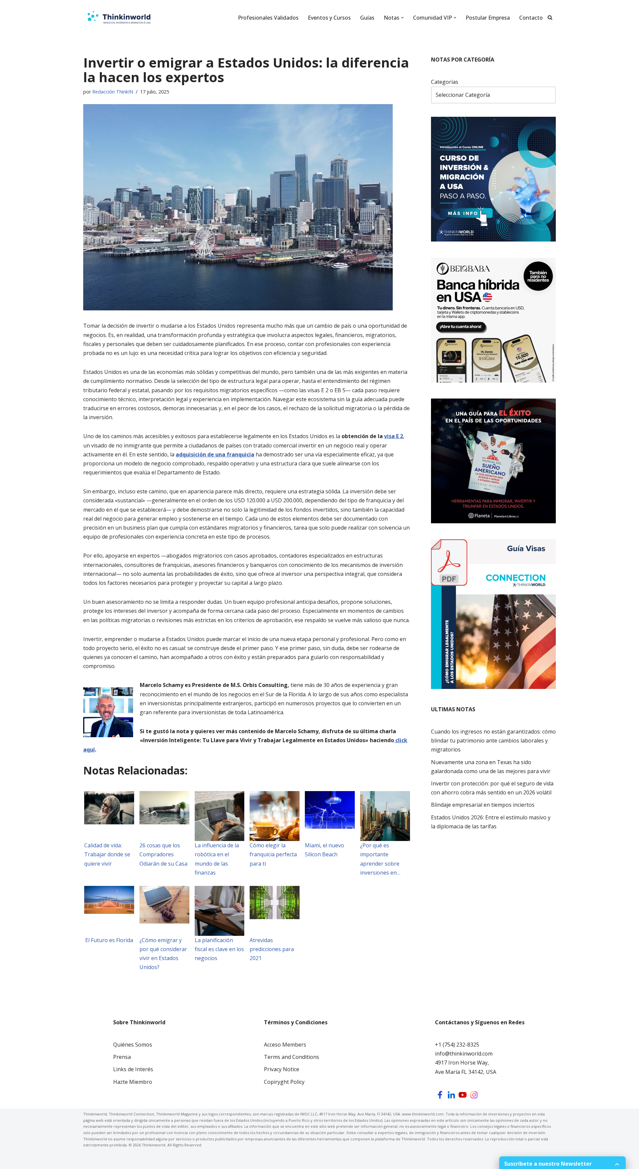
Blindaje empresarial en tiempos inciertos (482, 804)
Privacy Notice (281, 1069)
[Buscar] (549, 17)
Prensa (122, 1057)
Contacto (531, 17)
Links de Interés (133, 1069)
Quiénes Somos (132, 1044)
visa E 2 (393, 436)
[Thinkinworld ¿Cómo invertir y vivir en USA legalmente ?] (119, 17)
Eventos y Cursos (329, 17)
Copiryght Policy (284, 1082)
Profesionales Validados (268, 17)
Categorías (444, 81)
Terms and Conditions (291, 1057)
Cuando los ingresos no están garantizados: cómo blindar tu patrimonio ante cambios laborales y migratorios (493, 740)
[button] (402, 17)
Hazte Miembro (132, 1082)
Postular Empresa (488, 17)
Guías (367, 17)
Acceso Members (285, 1044)
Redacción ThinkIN (112, 91)
